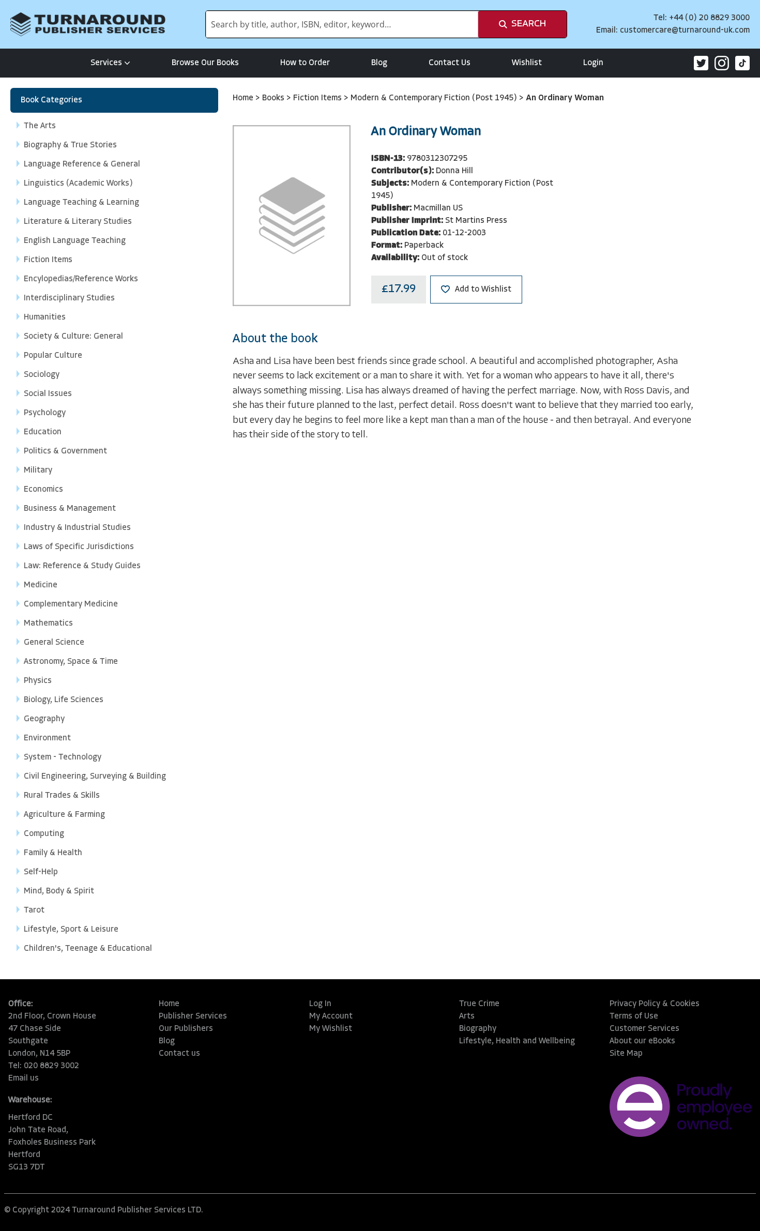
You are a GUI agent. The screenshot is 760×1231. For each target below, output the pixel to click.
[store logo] (87, 24)
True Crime (479, 1004)
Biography (477, 1029)
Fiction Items (318, 98)
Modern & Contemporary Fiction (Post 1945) (435, 98)
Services (106, 63)
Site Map (626, 1054)
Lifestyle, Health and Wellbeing (517, 1041)
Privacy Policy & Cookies (655, 1004)
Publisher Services (193, 1016)
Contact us (179, 1054)
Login (593, 63)
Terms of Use (634, 1016)
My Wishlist (330, 1029)
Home (244, 98)
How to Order (305, 63)
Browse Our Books (205, 63)
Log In (320, 1004)
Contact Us (449, 63)
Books (274, 98)
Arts (467, 1016)
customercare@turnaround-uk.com (685, 30)
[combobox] (342, 24)
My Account (331, 1016)
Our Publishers (186, 1029)
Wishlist (527, 63)
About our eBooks (642, 1041)
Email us (23, 1078)
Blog (379, 63)
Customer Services (644, 1029)
